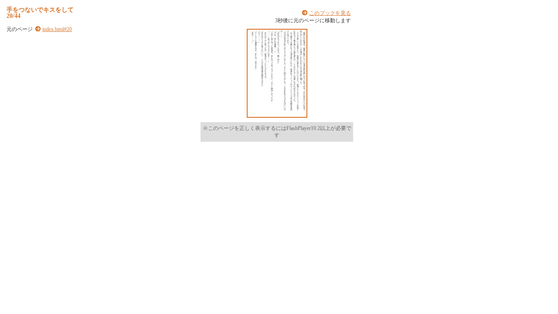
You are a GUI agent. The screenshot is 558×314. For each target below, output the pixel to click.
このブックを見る (330, 13)
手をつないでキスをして (40, 9)
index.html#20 (57, 29)
